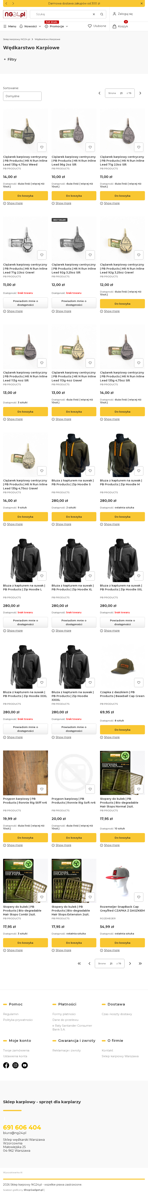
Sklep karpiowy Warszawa (120, 1056)
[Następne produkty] (130, 963)
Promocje (57, 26)
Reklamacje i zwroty (66, 1050)
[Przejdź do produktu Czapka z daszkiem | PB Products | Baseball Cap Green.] (122, 666)
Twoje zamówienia (16, 1050)
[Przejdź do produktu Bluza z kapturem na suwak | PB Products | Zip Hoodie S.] (74, 454)
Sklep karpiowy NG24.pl (16, 39)
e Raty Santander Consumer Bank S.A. (72, 1027)
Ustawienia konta (15, 1056)
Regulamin (10, 1014)
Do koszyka (25, 195)
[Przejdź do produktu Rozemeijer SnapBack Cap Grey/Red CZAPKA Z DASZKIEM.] (122, 880)
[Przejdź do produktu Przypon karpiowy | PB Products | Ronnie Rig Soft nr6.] (74, 772)
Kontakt (107, 1050)
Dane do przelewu (65, 1020)
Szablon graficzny (23, 1189)
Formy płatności (64, 1014)
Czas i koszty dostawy (117, 1014)
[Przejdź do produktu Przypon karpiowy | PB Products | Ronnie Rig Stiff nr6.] (25, 772)
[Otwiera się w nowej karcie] (6, 1065)
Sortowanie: (11, 88)
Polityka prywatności (18, 1020)
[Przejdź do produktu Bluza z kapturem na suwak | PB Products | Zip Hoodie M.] (122, 454)
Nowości (30, 26)
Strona (112, 93)
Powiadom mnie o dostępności (25, 302)
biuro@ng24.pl (14, 1133)
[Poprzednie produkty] (89, 963)
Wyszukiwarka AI (12, 1172)
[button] (142, 4)
